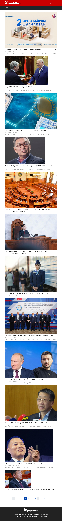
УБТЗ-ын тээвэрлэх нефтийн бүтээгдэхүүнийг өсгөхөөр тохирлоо (31, 335)
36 (28, 498)
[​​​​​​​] (31, 510)
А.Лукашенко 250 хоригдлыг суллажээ (20, 87)
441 (45, 498)
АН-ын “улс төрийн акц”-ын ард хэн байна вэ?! (24, 464)
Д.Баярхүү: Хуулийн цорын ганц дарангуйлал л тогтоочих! (28, 166)
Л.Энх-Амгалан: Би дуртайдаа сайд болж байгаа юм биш (27, 423)
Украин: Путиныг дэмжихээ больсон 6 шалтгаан (24, 379)
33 (19, 498)
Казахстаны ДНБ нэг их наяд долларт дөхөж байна (25, 131)
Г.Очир (6, 51)
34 (22, 498)
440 (41, 498)
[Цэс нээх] (7, 8)
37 (32, 498)
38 (35, 498)
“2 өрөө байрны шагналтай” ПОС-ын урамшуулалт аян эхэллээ (30, 49)
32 (16, 498)
